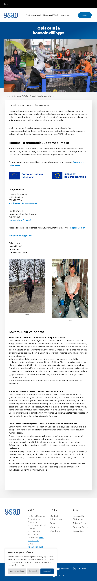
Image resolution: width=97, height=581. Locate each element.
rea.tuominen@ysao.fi (20, 220)
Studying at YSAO (50, 15)
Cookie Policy (79, 531)
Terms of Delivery (81, 527)
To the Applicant (33, 15)
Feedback (55, 531)
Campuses (55, 527)
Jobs (52, 523)
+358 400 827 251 (36, 539)
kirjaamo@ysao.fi (35, 547)
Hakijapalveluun (77, 228)
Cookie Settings (17, 571)
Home (7, 96)
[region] (31, 562)
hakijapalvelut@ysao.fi (20, 235)
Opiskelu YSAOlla (21, 96)
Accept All (47, 571)
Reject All (33, 571)
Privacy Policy (79, 523)
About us (65, 15)
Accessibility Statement (78, 517)
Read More (19, 565)
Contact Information (56, 517)
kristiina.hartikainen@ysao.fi (23, 203)
